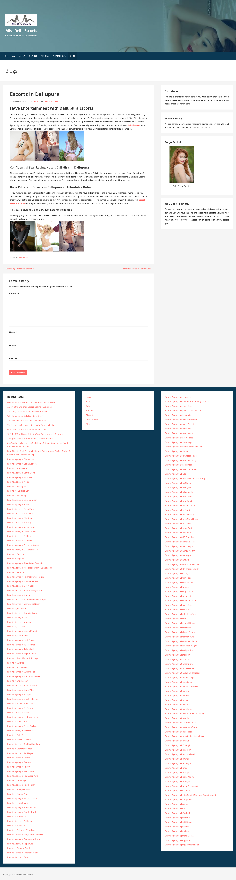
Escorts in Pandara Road (18, 848)
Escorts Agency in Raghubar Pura (22, 776)
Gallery (22, 55)
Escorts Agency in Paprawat (20, 843)
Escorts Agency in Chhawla (177, 559)
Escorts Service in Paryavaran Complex (25, 834)
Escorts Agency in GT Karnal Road (180, 722)
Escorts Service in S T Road (19, 540)
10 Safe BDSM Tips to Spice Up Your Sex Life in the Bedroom (35, 434)
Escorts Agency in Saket (18, 504)
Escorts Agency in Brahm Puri (178, 528)
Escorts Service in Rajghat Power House (25, 577)
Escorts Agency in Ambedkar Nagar (181, 419)
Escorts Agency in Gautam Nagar (180, 677)
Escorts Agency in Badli (175, 474)
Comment (15, 293)
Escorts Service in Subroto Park (21, 671)
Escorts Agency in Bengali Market (180, 505)
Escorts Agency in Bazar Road (178, 501)
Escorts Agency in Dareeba (177, 587)
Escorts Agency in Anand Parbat (179, 424)
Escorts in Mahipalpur (17, 468)
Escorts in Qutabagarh (17, 780)
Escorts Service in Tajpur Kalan (21, 653)
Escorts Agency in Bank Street (178, 496)
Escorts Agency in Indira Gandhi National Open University (191, 795)
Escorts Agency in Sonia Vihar (20, 690)
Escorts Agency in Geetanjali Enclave (181, 686)
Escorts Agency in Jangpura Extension (182, 844)
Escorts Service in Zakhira (19, 536)
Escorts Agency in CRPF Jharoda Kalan (182, 569)
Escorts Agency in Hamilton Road (180, 754)
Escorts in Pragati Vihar (18, 803)
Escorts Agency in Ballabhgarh (179, 492)
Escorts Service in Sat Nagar (20, 753)
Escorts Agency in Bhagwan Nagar (180, 514)
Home (4, 55)
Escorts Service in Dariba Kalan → (138, 268)
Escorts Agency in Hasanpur (177, 772)
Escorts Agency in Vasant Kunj (21, 527)
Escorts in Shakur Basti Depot (21, 703)
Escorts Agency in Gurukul (177, 740)
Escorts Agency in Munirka (19, 518)
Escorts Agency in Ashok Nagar (179, 442)
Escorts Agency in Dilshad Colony (180, 632)
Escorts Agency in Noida (18, 482)
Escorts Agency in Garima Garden (180, 668)
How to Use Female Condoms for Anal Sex (26, 429)
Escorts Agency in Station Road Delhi (24, 676)
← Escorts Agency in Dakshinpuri (18, 268)
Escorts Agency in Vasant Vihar (21, 531)
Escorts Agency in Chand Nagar (179, 546)
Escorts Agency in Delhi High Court (181, 614)
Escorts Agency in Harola (176, 768)
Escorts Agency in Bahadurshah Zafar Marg (185, 478)
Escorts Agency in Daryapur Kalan (180, 600)
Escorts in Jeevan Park (17, 608)
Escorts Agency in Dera (175, 618)
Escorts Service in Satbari (18, 757)
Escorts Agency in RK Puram (20, 477)
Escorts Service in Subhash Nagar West (25, 590)
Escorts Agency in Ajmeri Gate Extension (25, 563)
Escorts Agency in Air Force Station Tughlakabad (29, 567)
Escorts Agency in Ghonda (176, 700)
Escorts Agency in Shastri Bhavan (22, 699)
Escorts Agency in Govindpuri (178, 718)
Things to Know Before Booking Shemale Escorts (30, 438)
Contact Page (59, 55)
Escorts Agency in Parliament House (23, 839)
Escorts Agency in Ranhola (19, 762)
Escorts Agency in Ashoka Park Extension (183, 446)
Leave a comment (51, 101)
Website (13, 358)
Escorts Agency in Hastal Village (179, 777)
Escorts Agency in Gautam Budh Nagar (182, 673)
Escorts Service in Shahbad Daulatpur (24, 744)
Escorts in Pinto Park (16, 816)
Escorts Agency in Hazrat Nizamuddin (182, 786)
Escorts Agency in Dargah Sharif (179, 591)
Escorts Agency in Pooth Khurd (21, 812)
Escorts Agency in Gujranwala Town (181, 727)
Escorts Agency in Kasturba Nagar (23, 717)
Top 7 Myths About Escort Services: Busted (27, 411)
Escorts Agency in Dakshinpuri (179, 582)
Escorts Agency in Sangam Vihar (22, 500)
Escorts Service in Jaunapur (19, 622)
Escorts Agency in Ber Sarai (177, 510)
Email (12, 345)
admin (35, 101)
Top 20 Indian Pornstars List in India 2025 (26, 420)
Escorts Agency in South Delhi (21, 472)
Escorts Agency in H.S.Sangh (177, 745)
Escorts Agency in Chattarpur (20, 459)
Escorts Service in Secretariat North (23, 604)
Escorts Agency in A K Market (178, 397)
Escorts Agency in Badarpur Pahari (181, 469)
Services (33, 55)
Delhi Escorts (23, 257)
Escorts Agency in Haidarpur (178, 749)
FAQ (13, 55)
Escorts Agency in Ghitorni (177, 695)
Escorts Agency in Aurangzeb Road (181, 455)
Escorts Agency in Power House (21, 807)
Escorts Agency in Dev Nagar (178, 627)
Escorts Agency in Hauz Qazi (178, 781)
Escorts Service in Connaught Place (23, 463)
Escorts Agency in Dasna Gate (178, 605)
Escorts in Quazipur (16, 554)
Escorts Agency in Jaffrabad (177, 813)
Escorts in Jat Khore (16, 626)
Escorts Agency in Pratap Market (22, 798)
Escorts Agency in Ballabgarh (178, 487)
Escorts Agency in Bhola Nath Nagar (181, 519)
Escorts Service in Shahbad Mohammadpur (27, 599)
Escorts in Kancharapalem (19, 739)
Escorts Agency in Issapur (176, 804)
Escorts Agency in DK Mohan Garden (181, 641)
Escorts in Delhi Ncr (16, 735)
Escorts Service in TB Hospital (21, 644)
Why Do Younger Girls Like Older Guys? (25, 416)
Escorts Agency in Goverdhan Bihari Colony (184, 713)
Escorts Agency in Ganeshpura (179, 664)
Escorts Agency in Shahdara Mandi (23, 581)
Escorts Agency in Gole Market (179, 709)
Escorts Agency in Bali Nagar (178, 483)
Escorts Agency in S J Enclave (20, 708)
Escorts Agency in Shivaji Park (21, 730)
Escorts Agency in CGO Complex (179, 537)
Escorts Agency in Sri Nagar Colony (23, 545)
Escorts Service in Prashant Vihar (22, 852)
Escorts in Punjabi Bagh (18, 490)
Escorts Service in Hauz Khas (20, 513)
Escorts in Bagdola (15, 558)
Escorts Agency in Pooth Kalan (21, 785)
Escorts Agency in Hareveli (177, 758)
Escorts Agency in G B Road (177, 659)
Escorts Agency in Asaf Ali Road (179, 437)
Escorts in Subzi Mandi (17, 667)
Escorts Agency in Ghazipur (177, 691)
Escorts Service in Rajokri (18, 766)
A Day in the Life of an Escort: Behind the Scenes (29, 407)
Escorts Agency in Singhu (18, 595)
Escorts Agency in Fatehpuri (177, 654)
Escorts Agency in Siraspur (19, 694)
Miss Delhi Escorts (21, 30)
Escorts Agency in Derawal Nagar (180, 623)
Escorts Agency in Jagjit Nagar (21, 640)
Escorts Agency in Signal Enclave (22, 726)
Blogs (72, 55)
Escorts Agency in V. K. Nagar (20, 585)
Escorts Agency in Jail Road (177, 826)
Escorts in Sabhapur (16, 572)
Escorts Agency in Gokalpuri (177, 704)
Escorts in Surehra (15, 662)
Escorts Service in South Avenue (22, 685)
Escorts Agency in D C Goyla (177, 573)
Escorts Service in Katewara (19, 712)
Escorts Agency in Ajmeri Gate (178, 406)
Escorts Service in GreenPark (20, 509)
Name (13, 332)
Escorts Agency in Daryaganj (178, 596)
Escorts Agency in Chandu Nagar (180, 550)
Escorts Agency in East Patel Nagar (181, 645)
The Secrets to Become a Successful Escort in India (30, 425)
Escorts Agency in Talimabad (20, 649)
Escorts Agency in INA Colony (178, 790)
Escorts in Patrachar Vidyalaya (21, 830)
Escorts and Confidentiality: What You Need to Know (31, 402)
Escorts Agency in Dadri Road (178, 578)
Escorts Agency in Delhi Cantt (178, 609)
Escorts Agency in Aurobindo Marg (181, 460)
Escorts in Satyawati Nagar (19, 748)
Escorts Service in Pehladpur (20, 821)
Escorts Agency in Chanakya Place (180, 541)
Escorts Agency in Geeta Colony (179, 682)
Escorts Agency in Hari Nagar (178, 763)
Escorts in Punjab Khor (17, 794)
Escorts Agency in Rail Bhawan (21, 771)
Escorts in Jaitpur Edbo (17, 635)
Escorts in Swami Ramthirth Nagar (23, 658)
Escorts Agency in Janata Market (22, 631)
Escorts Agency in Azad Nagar (178, 464)
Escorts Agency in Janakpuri (177, 831)
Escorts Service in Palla (17, 857)
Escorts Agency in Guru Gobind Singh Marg (184, 736)
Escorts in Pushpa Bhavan (19, 789)
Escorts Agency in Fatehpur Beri (179, 650)
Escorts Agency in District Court (179, 636)
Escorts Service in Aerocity (19, 522)
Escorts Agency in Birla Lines (178, 523)
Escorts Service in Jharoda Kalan (22, 613)
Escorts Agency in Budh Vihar (178, 532)
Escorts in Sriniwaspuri (17, 681)
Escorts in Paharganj (16, 486)
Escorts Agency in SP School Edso (22, 549)
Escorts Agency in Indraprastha (179, 799)
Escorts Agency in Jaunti (18, 617)
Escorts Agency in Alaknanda (178, 415)
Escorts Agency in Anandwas (178, 428)
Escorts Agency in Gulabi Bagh (178, 731)
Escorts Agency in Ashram (176, 451)
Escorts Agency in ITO (175, 808)
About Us (45, 55)
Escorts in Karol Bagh (17, 495)
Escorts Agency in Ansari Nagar (179, 433)
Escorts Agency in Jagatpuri (177, 817)
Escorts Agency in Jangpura (177, 840)
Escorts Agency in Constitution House (182, 564)
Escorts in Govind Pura (17, 721)
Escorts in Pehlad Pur (17, 825)
